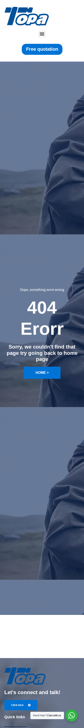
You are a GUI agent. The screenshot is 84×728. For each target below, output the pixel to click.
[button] (42, 33)
